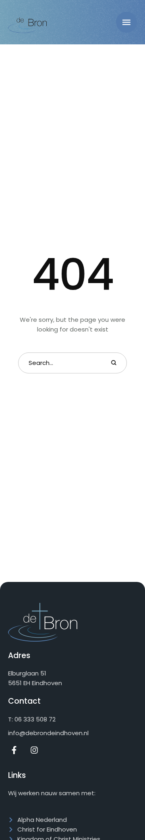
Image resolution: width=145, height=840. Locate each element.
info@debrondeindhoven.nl (48, 733)
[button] (126, 22)
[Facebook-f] (14, 750)
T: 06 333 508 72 (32, 719)
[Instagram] (34, 750)
